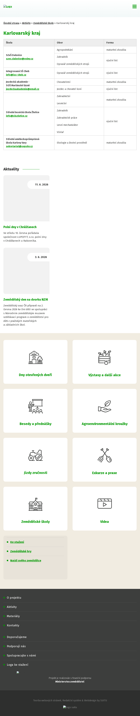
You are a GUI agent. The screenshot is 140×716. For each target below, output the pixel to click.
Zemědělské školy (43, 23)
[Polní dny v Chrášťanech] (26, 198)
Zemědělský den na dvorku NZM (25, 299)
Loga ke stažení (17, 664)
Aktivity (26, 23)
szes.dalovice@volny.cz (19, 58)
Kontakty (13, 625)
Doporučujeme (17, 637)
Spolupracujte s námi (21, 655)
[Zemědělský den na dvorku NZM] (26, 271)
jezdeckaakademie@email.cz (22, 89)
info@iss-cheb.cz (16, 74)
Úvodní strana (11, 23)
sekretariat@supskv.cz (19, 146)
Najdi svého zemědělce (25, 560)
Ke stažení (17, 542)
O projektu (14, 597)
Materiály (13, 616)
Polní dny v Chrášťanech (20, 227)
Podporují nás (16, 646)
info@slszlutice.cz (16, 115)
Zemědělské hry (20, 551)
